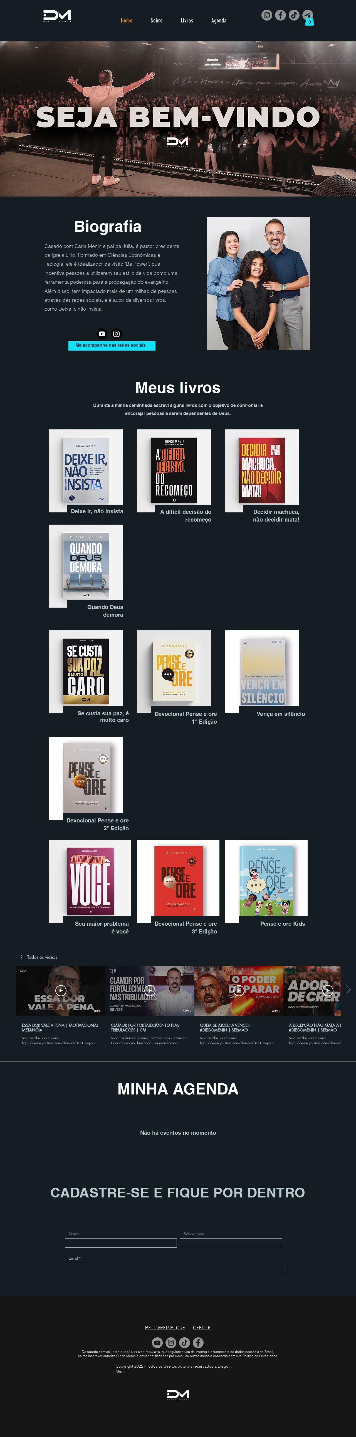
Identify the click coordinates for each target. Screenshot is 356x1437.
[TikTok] (294, 15)
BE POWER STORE (165, 1327)
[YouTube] (157, 1342)
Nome (74, 1234)
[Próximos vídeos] (348, 990)
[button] (309, 20)
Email (73, 1258)
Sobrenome (194, 1234)
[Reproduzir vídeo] (60, 990)
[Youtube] (102, 333)
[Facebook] (280, 15)
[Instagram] (266, 15)
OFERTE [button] (202, 1327)
